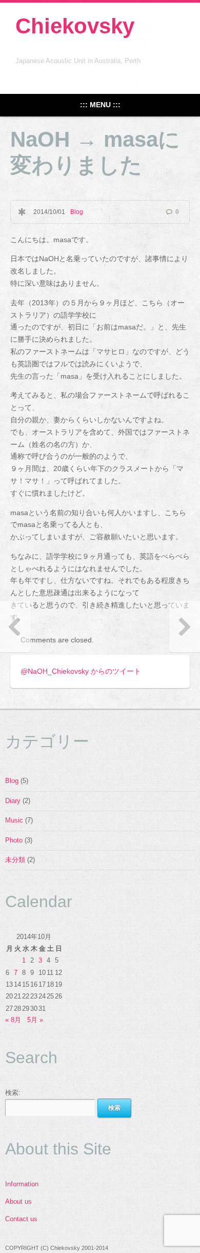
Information (21, 1184)
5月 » (35, 1020)
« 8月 (13, 1020)
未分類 (15, 860)
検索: (13, 1093)
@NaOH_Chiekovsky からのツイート (81, 671)
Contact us (21, 1219)
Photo (14, 840)
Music (14, 820)
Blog (76, 212)
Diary (13, 801)
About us (18, 1201)
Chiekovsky (74, 26)
